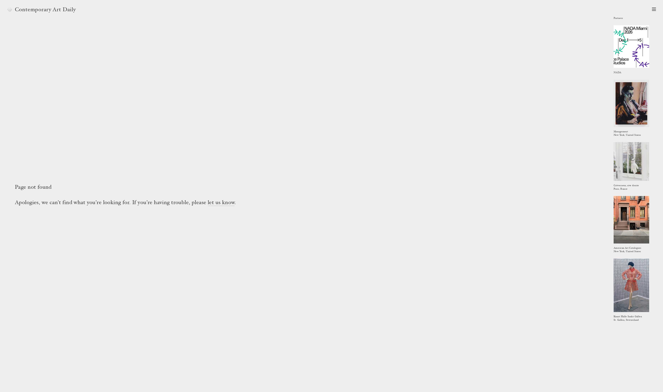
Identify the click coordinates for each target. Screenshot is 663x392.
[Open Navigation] (654, 9)
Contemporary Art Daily (45, 10)
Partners (618, 18)
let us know (221, 203)
